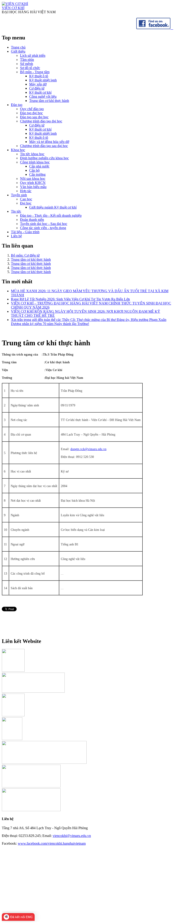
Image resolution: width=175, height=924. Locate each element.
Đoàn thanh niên (32, 220)
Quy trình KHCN (33, 183)
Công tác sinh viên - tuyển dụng (43, 228)
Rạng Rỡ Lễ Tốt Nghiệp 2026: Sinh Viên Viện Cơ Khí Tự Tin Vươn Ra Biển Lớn (70, 299)
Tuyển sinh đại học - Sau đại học (43, 224)
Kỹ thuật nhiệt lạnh (43, 80)
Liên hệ (16, 236)
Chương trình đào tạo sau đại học (44, 146)
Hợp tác (25, 191)
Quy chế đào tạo (32, 109)
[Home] (15, 4)
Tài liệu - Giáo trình (25, 232)
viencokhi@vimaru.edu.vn (72, 836)
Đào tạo (16, 105)
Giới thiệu (18, 51)
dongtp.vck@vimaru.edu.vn (88, 449)
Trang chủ (18, 47)
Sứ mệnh (26, 64)
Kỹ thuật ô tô (38, 76)
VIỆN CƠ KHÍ (13, 8)
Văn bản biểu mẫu (33, 187)
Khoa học (18, 150)
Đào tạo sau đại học (34, 117)
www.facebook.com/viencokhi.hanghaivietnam (52, 843)
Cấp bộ (34, 170)
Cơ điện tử (36, 88)
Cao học (26, 199)
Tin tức (16, 211)
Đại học (25, 203)
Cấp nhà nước (39, 166)
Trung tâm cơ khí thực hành (49, 101)
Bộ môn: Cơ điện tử (25, 255)
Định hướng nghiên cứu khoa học (44, 158)
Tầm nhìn (27, 60)
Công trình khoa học (35, 162)
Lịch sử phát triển (32, 55)
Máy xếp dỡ (37, 84)
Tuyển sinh (19, 195)
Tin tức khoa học (32, 154)
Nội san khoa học (32, 179)
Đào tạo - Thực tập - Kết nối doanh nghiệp (51, 215)
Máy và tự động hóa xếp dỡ (49, 142)
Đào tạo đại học (31, 113)
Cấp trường (37, 174)
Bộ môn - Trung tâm (34, 72)
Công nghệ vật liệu (43, 96)
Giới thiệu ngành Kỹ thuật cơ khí (53, 207)
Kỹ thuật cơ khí (40, 92)
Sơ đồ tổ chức (30, 68)
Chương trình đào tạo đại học (41, 121)
